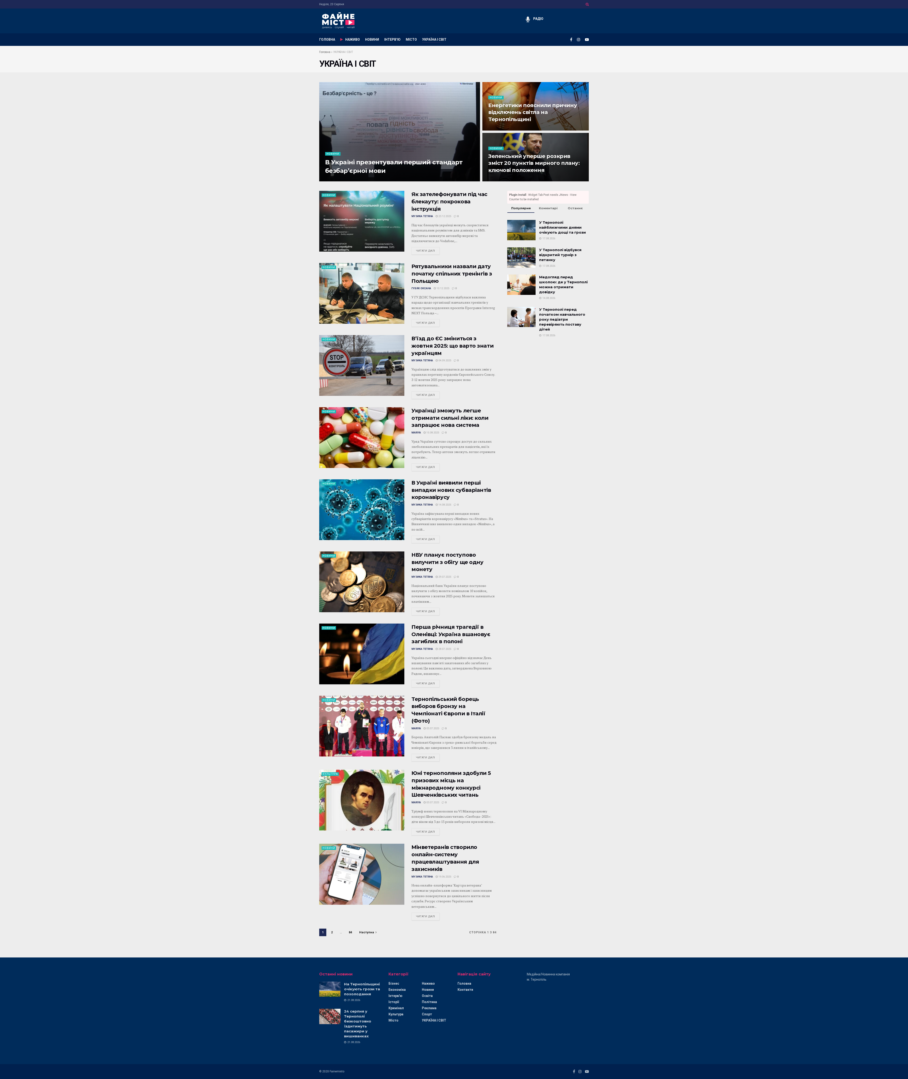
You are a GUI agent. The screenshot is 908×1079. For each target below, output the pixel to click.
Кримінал (396, 1008)
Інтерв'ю (395, 996)
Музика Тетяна (422, 216)
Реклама (429, 1008)
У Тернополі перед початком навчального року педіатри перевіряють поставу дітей (562, 319)
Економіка (397, 990)
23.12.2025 (444, 216)
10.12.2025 (442, 288)
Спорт (427, 1014)
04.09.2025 (444, 360)
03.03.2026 (346, 179)
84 (350, 932)
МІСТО (411, 39)
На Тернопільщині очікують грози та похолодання (362, 989)
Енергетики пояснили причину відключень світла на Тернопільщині (532, 112)
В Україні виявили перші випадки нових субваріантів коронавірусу (451, 490)
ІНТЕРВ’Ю (392, 39)
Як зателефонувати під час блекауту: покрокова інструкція (449, 201)
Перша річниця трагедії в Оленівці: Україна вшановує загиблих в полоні (450, 634)
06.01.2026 (497, 129)
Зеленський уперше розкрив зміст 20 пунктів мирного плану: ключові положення (534, 163)
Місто (393, 1020)
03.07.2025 (432, 728)
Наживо (428, 983)
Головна (324, 52)
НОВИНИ (372, 39)
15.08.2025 (432, 432)
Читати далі (425, 250)
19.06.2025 (444, 876)
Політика (429, 1002)
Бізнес (394, 983)
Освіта (427, 996)
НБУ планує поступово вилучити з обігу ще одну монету (447, 562)
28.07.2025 (444, 649)
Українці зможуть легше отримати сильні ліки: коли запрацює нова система (450, 417)
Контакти (465, 990)
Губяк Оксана (421, 288)
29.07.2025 (444, 576)
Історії (394, 1002)
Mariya (330, 179)
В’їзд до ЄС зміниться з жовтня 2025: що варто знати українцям (452, 345)
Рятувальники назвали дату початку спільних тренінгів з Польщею (451, 273)
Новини (333, 153)
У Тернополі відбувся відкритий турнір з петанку (560, 255)
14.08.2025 (444, 504)
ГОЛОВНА (327, 39)
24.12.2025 (497, 179)
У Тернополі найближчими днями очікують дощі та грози (562, 227)
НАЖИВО (352, 39)
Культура (330, 774)
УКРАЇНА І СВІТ (434, 39)
